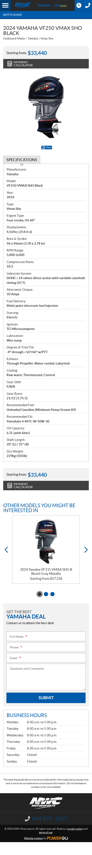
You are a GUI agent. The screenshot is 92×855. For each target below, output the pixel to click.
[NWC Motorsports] (22, 5)
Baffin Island (12, 14)
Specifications (21, 159)
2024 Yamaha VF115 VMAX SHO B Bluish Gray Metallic (46, 571)
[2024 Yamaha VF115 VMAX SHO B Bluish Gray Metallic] (46, 541)
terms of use (45, 832)
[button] (6, 550)
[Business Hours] (79, 5)
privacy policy (75, 828)
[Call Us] (87, 5)
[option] (46, 549)
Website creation (33, 838)
